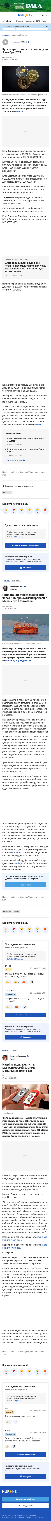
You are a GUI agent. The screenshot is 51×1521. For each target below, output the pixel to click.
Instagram (27, 567)
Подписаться (25, 885)
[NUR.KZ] (25, 15)
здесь (39, 424)
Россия (16, 911)
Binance (19, 111)
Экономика (16, 581)
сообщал (18, 863)
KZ (43, 15)
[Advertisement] (25, 131)
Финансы (6, 21)
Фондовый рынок (19, 35)
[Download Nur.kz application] (25, 6)
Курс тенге (7, 492)
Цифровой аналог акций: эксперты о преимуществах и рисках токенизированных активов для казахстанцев (25, 267)
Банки (14, 1051)
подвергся (19, 852)
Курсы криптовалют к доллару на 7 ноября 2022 (25, 450)
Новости (19, 21)
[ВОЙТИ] (47, 15)
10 (6, 1373)
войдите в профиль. (15, 536)
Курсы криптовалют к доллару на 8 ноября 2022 (25, 440)
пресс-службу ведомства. (18, 660)
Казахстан (7, 911)
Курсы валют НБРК (32, 21)
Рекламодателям (25, 1506)
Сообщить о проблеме (25, 1499)
